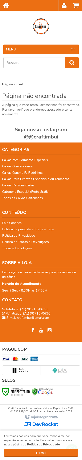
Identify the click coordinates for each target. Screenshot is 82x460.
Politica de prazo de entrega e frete (28, 229)
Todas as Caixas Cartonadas (22, 198)
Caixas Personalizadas (18, 185)
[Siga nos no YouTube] (41, 330)
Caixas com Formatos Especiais (25, 160)
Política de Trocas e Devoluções (25, 242)
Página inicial (12, 84)
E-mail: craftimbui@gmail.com (27, 317)
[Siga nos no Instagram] (49, 330)
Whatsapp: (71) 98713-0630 (27, 313)
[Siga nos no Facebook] (32, 330)
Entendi (41, 453)
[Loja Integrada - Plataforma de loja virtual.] (41, 417)
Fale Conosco (12, 223)
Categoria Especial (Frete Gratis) (26, 191)
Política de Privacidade (18, 235)
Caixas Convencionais (17, 166)
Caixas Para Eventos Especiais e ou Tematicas (35, 179)
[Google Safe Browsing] (42, 391)
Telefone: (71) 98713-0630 (26, 309)
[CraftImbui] (41, 26)
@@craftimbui (41, 136)
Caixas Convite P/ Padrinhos (22, 172)
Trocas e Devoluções (17, 248)
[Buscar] (72, 62)
